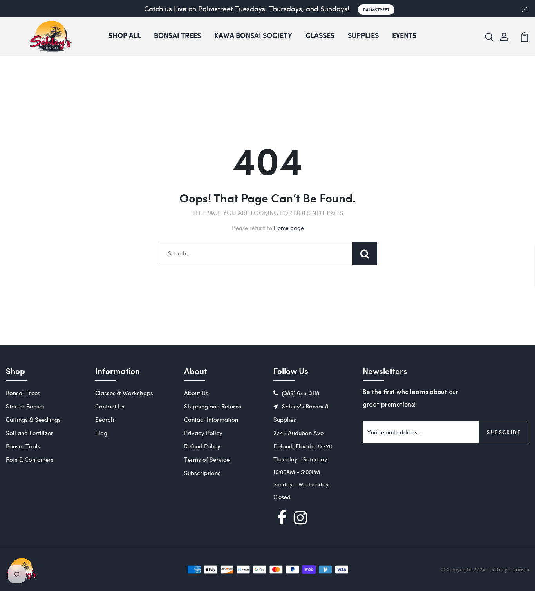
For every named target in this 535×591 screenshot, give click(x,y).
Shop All (124, 36)
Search (104, 419)
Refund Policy (202, 446)
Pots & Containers (30, 459)
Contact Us (110, 406)
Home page (289, 227)
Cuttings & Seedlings (33, 419)
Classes (319, 36)
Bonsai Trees (177, 36)
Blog (101, 433)
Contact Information (211, 419)
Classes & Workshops (124, 393)
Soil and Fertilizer (29, 433)
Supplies (363, 36)
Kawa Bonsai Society (253, 36)
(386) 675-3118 (300, 393)
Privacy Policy (203, 433)
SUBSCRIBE (504, 432)
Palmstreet (376, 9)
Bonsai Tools (23, 446)
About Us (196, 393)
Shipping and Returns (212, 406)
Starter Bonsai (25, 406)
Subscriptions (202, 473)
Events (404, 36)
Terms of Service (207, 459)
